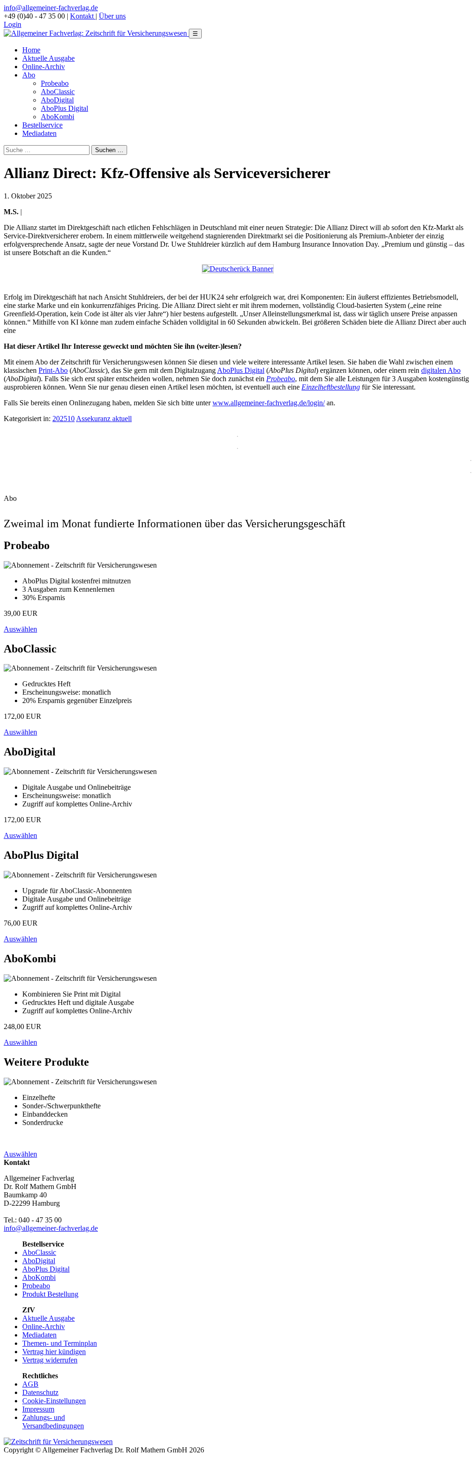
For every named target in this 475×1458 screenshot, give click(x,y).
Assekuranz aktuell (104, 418)
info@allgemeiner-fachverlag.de (51, 8)
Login (12, 24)
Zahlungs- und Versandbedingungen (53, 1421)
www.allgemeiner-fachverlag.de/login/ (268, 403)
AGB (30, 1384)
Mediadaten (39, 133)
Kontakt (83, 16)
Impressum (38, 1409)
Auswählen (20, 629)
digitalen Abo (441, 370)
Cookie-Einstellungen (54, 1401)
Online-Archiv (43, 66)
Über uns (112, 16)
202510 (63, 418)
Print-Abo (53, 370)
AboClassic (58, 92)
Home (31, 50)
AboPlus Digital (64, 108)
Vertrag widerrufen (49, 1360)
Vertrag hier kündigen (54, 1352)
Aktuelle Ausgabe (48, 58)
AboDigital (57, 100)
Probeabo (55, 83)
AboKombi (57, 117)
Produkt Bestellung (50, 1294)
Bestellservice (42, 125)
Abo (28, 75)
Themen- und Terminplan (59, 1343)
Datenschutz (40, 1392)
